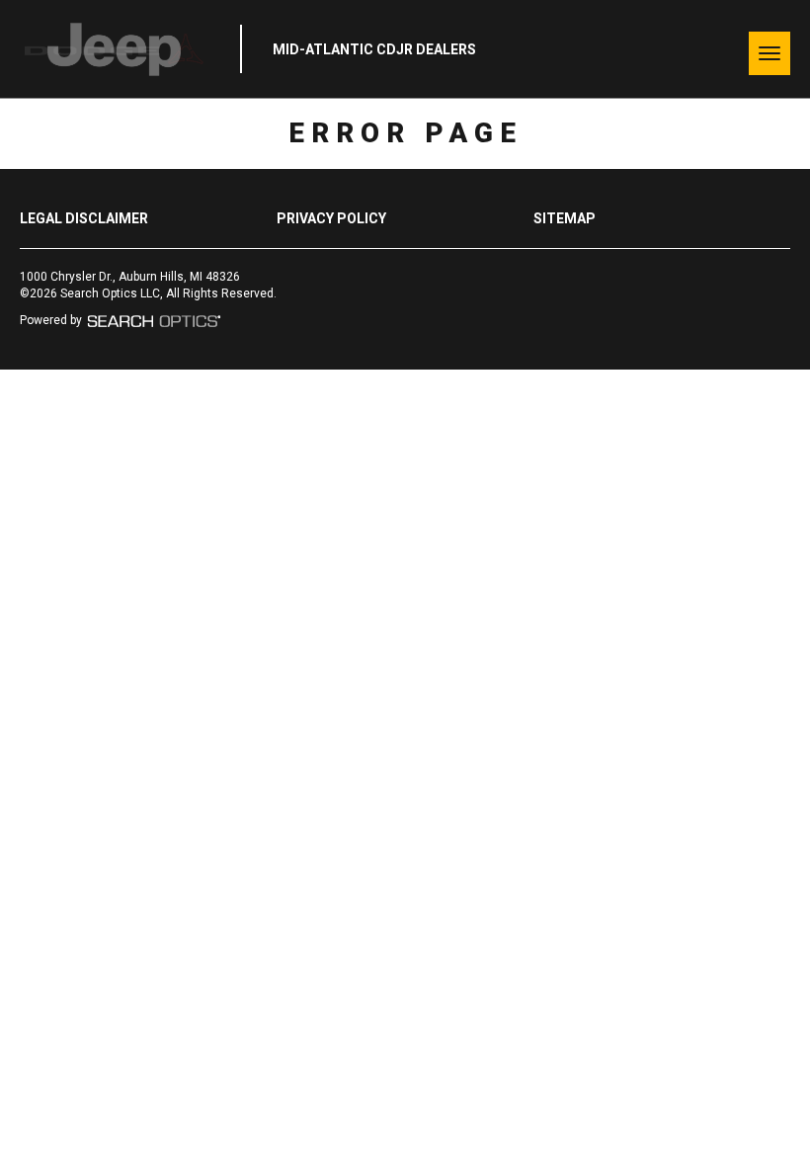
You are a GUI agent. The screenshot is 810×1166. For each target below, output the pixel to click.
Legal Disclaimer (84, 218)
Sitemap (564, 218)
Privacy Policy (331, 218)
